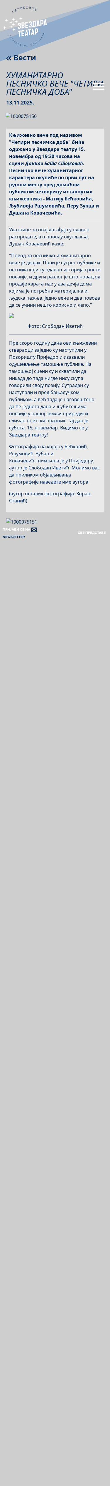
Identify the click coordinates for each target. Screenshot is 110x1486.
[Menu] (98, 88)
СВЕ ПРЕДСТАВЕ (92, 533)
